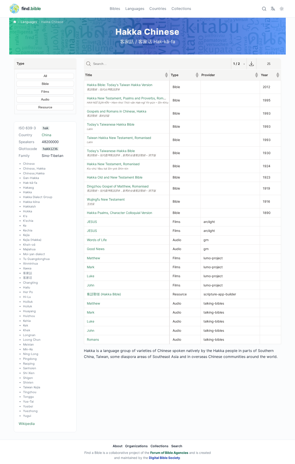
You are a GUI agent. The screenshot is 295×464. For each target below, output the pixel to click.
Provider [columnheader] (229, 75)
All (45, 76)
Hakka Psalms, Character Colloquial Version (119, 213)
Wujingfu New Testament (106, 199)
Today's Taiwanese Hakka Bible (110, 124)
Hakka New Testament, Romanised (113, 164)
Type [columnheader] (185, 75)
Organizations (136, 446)
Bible (45, 84)
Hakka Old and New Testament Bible (114, 177)
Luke (90, 276)
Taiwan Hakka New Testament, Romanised (119, 138)
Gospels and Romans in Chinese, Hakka (116, 111)
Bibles (115, 8)
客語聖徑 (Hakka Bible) (104, 294)
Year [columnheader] (270, 75)
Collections (181, 8)
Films (45, 91)
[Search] (264, 9)
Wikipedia (27, 423)
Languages (134, 8)
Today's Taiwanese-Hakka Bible (111, 151)
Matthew (93, 258)
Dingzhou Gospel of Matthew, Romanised (118, 186)
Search (176, 446)
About (117, 446)
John (90, 285)
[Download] (251, 63)
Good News (95, 249)
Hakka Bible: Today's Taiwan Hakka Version (119, 85)
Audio (45, 99)
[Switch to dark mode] (282, 9)
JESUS (92, 222)
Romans (93, 339)
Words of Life (97, 240)
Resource (45, 107)
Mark (90, 267)
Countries (157, 8)
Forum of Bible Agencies (169, 453)
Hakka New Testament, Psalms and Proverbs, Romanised (130, 98)
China (46, 135)
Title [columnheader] (126, 75)
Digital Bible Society (164, 458)
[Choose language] (273, 9)
